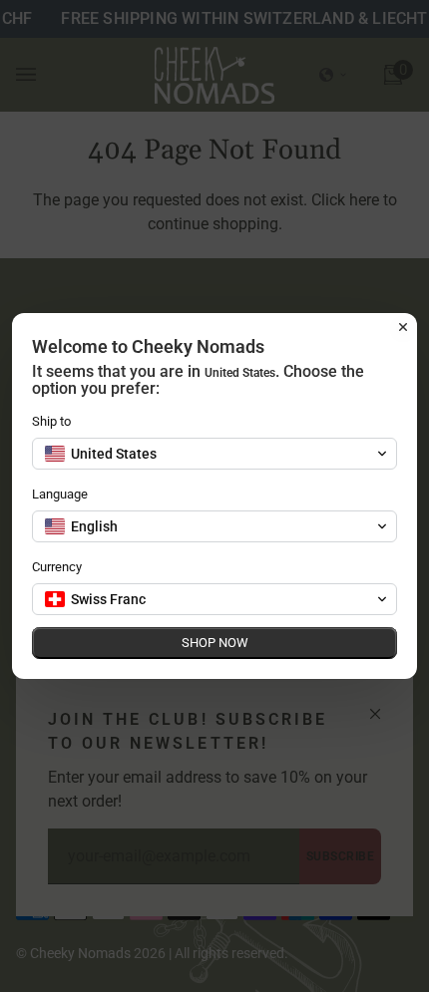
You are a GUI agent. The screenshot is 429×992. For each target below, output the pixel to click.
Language (60, 494)
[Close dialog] (403, 327)
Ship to (51, 421)
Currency (57, 566)
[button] (214, 454)
